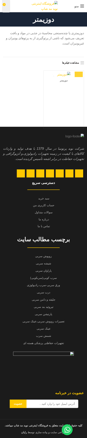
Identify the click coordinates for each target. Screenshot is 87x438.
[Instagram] (60, 173)
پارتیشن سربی (43, 314)
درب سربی (43, 292)
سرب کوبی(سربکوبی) (43, 277)
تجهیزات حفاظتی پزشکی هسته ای (43, 343)
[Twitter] (69, 173)
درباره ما (44, 219)
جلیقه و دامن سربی (43, 299)
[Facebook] (79, 173)
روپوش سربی (43, 256)
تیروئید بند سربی (43, 306)
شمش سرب (43, 335)
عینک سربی (44, 328)
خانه (66, 52)
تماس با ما (44, 226)
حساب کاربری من (43, 205)
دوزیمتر (64, 80)
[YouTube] (50, 173)
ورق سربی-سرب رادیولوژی (43, 285)
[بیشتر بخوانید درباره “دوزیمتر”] (79, 73)
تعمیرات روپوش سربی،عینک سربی (43, 321)
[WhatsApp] (31, 173)
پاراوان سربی (43, 270)
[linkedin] (40, 173)
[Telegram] (21, 173)
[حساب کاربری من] (13, 6)
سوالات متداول (44, 212)
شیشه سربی (43, 263)
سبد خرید (43, 198)
